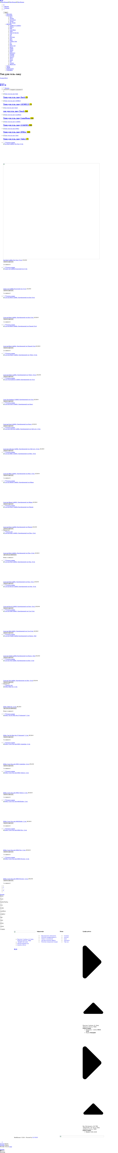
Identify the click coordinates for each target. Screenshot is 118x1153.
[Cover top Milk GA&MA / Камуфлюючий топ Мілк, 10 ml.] (60, 463)
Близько (2, 894)
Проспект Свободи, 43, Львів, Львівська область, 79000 (25, 940)
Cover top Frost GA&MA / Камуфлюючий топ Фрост (17, 424)
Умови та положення (47, 938)
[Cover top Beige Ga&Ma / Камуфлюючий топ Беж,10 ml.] (60, 307)
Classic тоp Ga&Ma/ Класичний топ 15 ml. (14, 288)
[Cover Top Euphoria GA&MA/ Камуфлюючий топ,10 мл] (60, 389)
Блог (65, 938)
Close (10, 1146)
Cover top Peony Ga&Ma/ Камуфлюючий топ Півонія (17, 527)
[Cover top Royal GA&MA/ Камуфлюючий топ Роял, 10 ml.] (60, 596)
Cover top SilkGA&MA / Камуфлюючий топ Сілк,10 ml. (18, 631)
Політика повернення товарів (49, 942)
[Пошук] (3, 9)
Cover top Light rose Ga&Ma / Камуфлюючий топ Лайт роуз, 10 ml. (21, 449)
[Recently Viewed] (2, 1142)
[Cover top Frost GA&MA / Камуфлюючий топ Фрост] (60, 414)
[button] (10, 142)
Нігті (6, 78)
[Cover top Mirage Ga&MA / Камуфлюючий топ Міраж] (60, 492)
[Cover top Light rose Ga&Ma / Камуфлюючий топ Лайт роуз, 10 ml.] (60, 438)
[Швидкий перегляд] (5, 142)
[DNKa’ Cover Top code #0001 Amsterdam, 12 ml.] (60, 753)
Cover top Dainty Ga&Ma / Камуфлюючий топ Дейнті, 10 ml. (19, 375)
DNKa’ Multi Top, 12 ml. (10, 706)
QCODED (35, 1137)
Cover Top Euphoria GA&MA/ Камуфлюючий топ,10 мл (18, 399)
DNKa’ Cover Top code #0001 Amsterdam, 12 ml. (16, 764)
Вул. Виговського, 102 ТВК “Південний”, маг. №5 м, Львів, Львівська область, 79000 (91, 1128)
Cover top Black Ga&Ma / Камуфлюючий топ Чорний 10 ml (19, 346)
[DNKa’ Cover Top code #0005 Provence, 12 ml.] (60, 868)
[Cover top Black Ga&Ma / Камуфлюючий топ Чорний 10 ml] (60, 336)
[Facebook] (0, 0)
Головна (2, 78)
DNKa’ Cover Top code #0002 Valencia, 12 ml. (15, 792)
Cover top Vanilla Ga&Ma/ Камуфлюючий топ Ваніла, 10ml (19, 656)
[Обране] (4, 142)
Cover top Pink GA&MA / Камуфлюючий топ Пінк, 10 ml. (19, 553)
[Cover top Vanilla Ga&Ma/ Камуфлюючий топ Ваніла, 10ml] (60, 645)
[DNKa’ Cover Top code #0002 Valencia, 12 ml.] (60, 782)
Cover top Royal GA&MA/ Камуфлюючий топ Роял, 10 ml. (19, 606)
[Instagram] (2, 0)
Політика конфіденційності (48, 937)
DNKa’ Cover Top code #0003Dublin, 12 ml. (15, 821)
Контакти (67, 940)
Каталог (66, 937)
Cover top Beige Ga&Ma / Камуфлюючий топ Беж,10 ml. (18, 317)
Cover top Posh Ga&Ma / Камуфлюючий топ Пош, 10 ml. (18, 581)
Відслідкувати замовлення (48, 935)
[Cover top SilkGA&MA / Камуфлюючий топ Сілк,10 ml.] (60, 621)
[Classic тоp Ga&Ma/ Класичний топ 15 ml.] (60, 278)
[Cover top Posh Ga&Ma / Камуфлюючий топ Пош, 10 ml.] (60, 571)
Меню (6, 12)
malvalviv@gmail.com (23, 943)
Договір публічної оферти (48, 940)
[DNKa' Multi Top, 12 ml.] (60, 696)
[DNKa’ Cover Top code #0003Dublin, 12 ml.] (60, 811)
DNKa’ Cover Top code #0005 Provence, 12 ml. (15, 878)
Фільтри (2, 83)
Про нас (66, 942)
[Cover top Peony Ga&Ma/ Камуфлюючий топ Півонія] (60, 516)
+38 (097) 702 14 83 (22, 942)
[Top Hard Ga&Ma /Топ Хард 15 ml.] (60, 201)
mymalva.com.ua (21, 945)
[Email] (1, 0)
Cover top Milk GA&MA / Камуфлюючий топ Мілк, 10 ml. (19, 473)
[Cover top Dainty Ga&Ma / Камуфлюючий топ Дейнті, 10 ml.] (60, 364)
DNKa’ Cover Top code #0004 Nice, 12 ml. (14, 850)
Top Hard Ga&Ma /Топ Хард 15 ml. (12, 260)
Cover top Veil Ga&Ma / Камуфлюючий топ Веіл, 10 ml (18, 680)
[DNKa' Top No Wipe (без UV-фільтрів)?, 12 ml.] (60, 725)
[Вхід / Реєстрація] (3, 5)
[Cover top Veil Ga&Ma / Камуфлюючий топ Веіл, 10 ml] (60, 670)
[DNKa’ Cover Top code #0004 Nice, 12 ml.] (60, 839)
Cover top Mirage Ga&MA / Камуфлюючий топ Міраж (18, 502)
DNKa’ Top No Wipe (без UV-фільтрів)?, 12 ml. (16, 735)
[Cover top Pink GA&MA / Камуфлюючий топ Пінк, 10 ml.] (60, 542)
